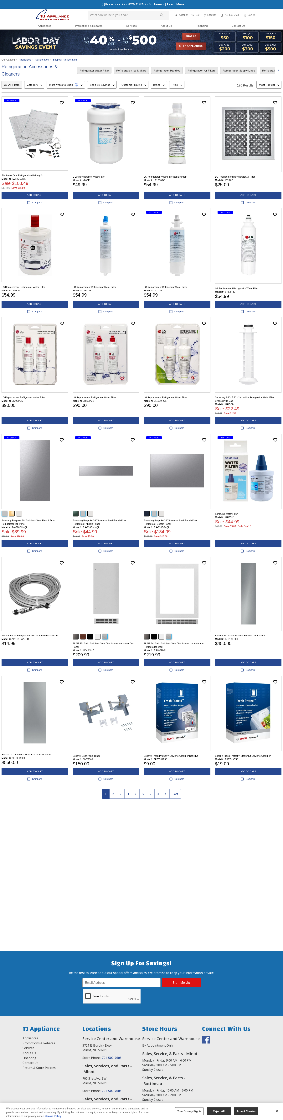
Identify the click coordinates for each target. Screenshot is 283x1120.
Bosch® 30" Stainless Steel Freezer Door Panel (26, 754)
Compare (37, 202)
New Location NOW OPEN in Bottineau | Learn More (144, 4)
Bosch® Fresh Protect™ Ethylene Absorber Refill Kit (171, 756)
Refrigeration (42, 59)
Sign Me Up (181, 982)
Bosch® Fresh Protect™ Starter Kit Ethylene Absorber (243, 756)
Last (175, 793)
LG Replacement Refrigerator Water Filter (23, 287)
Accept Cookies (246, 1111)
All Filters (13, 84)
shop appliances (191, 46)
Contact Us (238, 25)
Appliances (44, 25)
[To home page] (52, 15)
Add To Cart (35, 195)
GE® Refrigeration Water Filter (89, 176)
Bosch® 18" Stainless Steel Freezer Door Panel (240, 635)
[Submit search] (162, 15)
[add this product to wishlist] (61, 102)
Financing (202, 25)
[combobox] (34, 85)
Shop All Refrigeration (65, 59)
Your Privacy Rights (189, 1111)
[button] (176, 15)
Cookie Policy (53, 1116)
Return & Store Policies (39, 1068)
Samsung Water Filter (226, 514)
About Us (166, 25)
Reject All (218, 1111)
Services (131, 25)
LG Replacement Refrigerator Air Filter (235, 176)
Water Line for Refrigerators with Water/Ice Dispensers (30, 635)
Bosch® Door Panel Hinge (86, 756)
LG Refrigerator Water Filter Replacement (165, 176)
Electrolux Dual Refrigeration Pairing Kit (22, 175)
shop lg (191, 36)
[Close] (277, 1111)
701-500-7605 (111, 1058)
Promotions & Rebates (88, 25)
